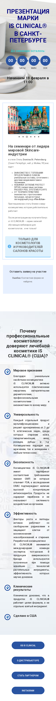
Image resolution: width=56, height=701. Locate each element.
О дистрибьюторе (28, 660)
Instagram (28, 690)
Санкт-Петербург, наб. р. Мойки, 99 (26, 163)
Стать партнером (28, 675)
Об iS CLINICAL (28, 645)
